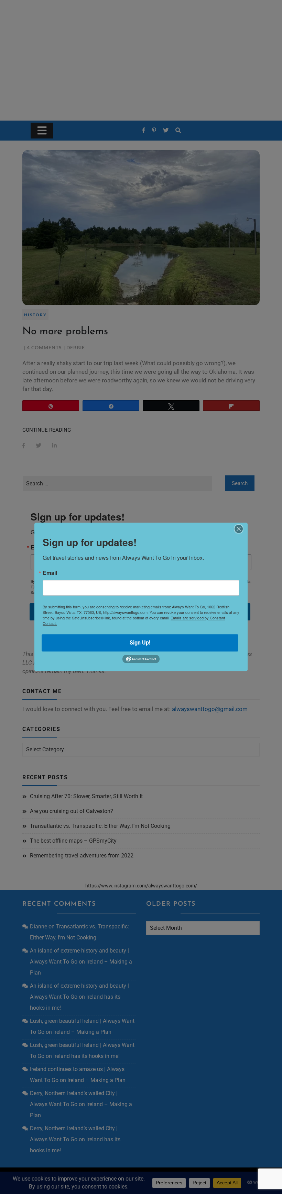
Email (50, 573)
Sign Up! (140, 642)
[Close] (239, 529)
